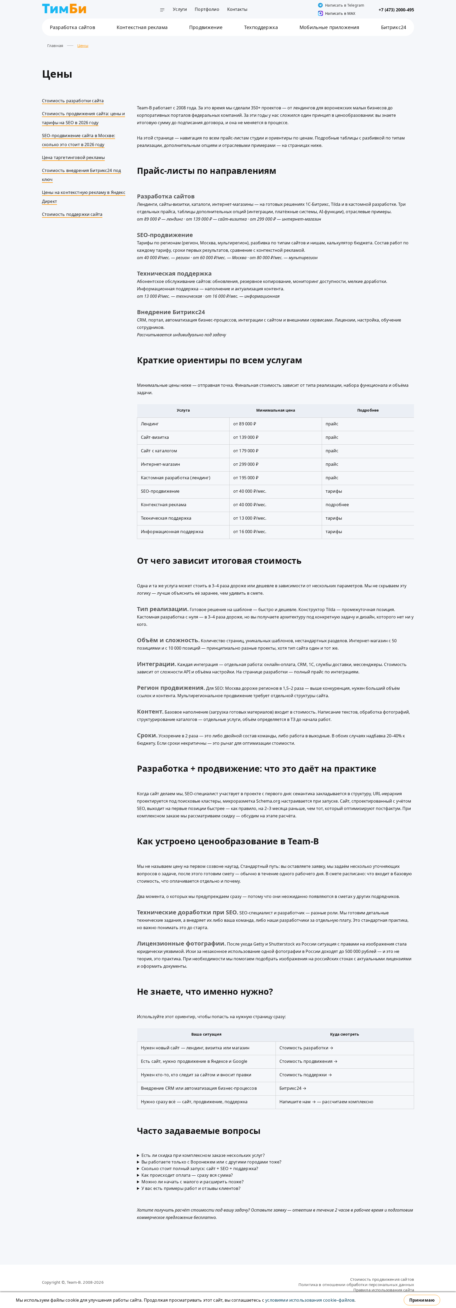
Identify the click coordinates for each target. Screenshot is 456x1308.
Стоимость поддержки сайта (72, 214)
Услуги (180, 9)
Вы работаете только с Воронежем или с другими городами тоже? (211, 1162)
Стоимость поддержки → (305, 1075)
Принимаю (422, 1300)
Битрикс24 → (293, 1088)
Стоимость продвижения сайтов (382, 1279)
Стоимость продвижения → (308, 1061)
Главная (55, 45)
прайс (332, 424)
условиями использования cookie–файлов (309, 1300)
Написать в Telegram (344, 5)
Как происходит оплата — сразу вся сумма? (187, 1175)
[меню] (162, 10)
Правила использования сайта (383, 1289)
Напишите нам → (297, 1102)
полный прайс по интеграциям (326, 672)
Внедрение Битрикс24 (171, 312)
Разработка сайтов (166, 196)
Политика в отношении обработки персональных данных (356, 1284)
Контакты (237, 9)
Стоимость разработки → (306, 1048)
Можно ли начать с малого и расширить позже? (192, 1182)
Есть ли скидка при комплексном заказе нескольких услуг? (203, 1155)
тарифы (334, 491)
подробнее (337, 505)
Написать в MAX (340, 13)
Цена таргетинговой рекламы (73, 157)
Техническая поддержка (174, 273)
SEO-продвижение (165, 235)
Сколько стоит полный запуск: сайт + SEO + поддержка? (199, 1168)
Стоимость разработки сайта (73, 101)
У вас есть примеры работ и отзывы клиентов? (190, 1188)
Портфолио (207, 9)
